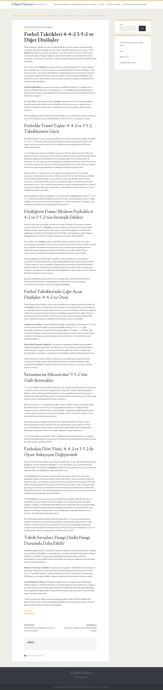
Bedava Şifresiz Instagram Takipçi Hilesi (75, 4)
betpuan (27, 610)
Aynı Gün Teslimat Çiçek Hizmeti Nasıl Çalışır (80, 629)
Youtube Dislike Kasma (134, 4)
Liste (101, 4)
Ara (121, 24)
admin (50, 27)
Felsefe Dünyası (22, 4)
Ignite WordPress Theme (69, 687)
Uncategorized (36, 16)
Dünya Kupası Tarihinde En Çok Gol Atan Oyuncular (39, 629)
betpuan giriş (29, 613)
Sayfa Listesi (113, 4)
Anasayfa (18, 16)
